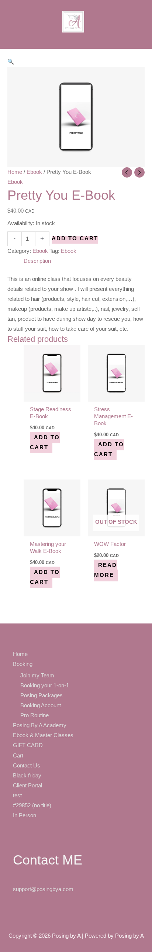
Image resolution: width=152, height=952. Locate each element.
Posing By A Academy (39, 725)
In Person (24, 815)
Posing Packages (41, 695)
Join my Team (37, 675)
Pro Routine (34, 715)
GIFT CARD (28, 745)
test (17, 795)
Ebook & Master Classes (43, 735)
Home (14, 172)
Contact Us (26, 766)
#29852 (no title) (32, 805)
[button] (10, 62)
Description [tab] (37, 261)
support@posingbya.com (43, 889)
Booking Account (40, 705)
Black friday (27, 776)
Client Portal (27, 785)
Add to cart (75, 238)
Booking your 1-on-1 (44, 685)
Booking (22, 664)
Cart (18, 756)
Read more (105, 570)
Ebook (34, 172)
